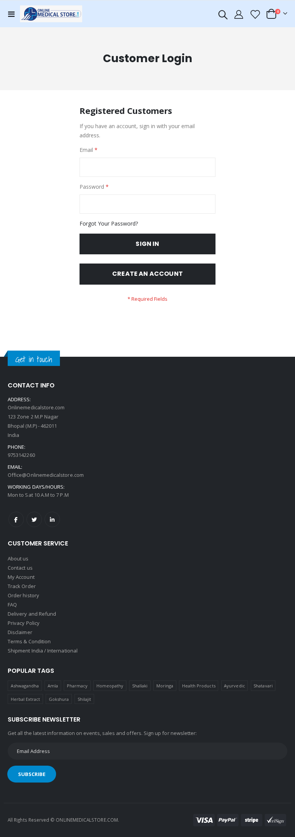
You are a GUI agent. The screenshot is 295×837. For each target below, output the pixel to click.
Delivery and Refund (32, 613)
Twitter (34, 519)
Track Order (22, 586)
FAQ (12, 604)
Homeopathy (110, 686)
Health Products (198, 686)
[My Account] (239, 14)
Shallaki (140, 686)
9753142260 (21, 454)
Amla (53, 686)
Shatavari (263, 686)
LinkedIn (52, 519)
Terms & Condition (29, 641)
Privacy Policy (24, 623)
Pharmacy (77, 686)
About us (18, 558)
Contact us (20, 567)
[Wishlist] (254, 14)
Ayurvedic (234, 686)
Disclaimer (20, 632)
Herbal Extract (25, 699)
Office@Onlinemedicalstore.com (46, 474)
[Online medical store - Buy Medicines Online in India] (52, 13)
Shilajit (84, 699)
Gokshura (59, 699)
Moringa (164, 686)
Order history (23, 595)
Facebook (16, 519)
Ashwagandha (25, 686)
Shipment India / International (43, 650)
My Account (21, 576)
